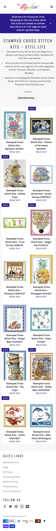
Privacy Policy (10, 486)
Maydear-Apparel (18, 516)
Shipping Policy (11, 476)
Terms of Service (12, 491)
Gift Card (8, 472)
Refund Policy (10, 481)
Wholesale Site (11, 462)
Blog (5, 467)
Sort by (28, 92)
